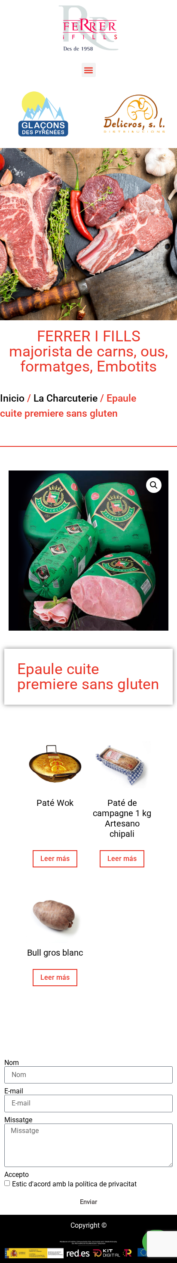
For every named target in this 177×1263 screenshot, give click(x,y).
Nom (11, 1062)
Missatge (18, 1120)
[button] (89, 70)
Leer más (55, 858)
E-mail (13, 1091)
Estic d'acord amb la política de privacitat (74, 1184)
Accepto (16, 1174)
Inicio (12, 398)
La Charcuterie (66, 398)
